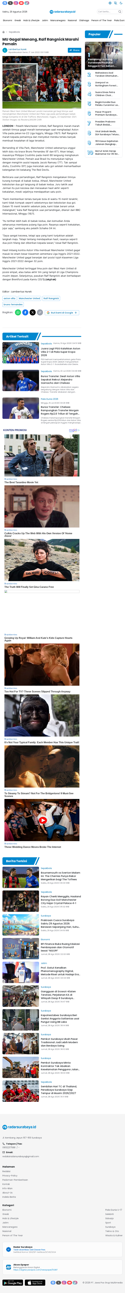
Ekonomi (45, 939)
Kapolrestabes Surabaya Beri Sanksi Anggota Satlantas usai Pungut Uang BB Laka (60, 1018)
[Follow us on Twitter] (10, 3)
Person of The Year (12, 1235)
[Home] (3, 32)
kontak (6, 1184)
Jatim (44, 963)
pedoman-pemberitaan (15, 1179)
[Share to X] (33, 312)
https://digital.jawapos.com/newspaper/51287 (35, 1269)
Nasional (6, 1231)
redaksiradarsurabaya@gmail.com (20, 1156)
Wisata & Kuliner (114, 1235)
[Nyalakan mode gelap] (121, 3)
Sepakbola (14, 31)
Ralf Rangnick (51, 298)
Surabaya (46, 915)
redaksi (6, 1171)
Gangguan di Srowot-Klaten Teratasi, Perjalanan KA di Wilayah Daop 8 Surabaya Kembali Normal (58, 996)
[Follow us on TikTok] (26, 3)
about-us (7, 1192)
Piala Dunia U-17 (113, 1209)
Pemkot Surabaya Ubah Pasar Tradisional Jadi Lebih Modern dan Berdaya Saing (59, 1042)
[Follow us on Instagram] (15, 3)
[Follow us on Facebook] (4, 3)
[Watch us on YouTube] (21, 3)
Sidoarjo (109, 1218)
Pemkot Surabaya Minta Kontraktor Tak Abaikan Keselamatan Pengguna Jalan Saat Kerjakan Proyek (59, 1068)
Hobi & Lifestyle (10, 1218)
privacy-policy (9, 1175)
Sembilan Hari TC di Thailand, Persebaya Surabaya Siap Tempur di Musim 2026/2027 (59, 1090)
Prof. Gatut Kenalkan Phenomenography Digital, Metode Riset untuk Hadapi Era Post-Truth (60, 973)
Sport (108, 1222)
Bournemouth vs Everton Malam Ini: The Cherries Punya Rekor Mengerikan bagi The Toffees (60, 876)
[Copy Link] (40, 312)
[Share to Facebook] (25, 312)
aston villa (9, 298)
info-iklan (7, 1188)
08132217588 (8, 1147)
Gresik (5, 1214)
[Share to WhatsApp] (18, 312)
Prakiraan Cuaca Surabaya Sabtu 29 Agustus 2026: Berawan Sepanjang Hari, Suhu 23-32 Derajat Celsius (60, 925)
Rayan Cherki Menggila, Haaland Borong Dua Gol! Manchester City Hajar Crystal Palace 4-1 (61, 900)
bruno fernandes (13, 304)
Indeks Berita (9, 1196)
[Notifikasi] (115, 3)
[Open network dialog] (110, 3)
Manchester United (29, 298)
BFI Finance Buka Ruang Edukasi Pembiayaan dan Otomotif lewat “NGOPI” (60, 947)
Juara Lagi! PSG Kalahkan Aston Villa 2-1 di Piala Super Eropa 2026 (60, 352)
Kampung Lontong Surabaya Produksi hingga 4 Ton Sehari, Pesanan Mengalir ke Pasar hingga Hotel (101, 66)
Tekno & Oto (112, 1231)
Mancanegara (9, 1226)
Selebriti (109, 1214)
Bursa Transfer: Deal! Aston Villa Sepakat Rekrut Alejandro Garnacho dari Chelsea (60, 380)
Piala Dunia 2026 (49, 399)
